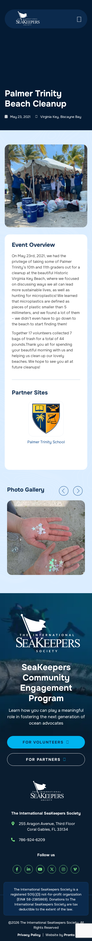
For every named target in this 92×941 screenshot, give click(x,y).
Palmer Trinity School (46, 441)
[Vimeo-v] (75, 869)
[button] (63, 491)
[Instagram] (63, 869)
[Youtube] (40, 869)
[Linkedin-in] (29, 869)
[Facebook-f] (17, 869)
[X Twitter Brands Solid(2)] (52, 869)
